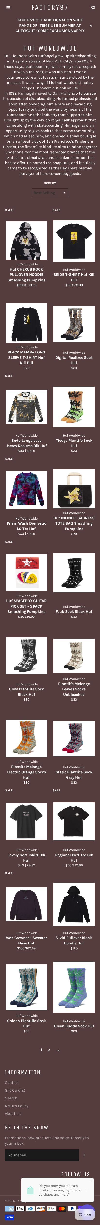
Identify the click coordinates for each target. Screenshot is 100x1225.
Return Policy (16, 1105)
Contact (12, 1082)
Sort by (50, 183)
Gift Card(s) (15, 1090)
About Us (13, 1113)
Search (11, 1098)
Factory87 (50, 7)
